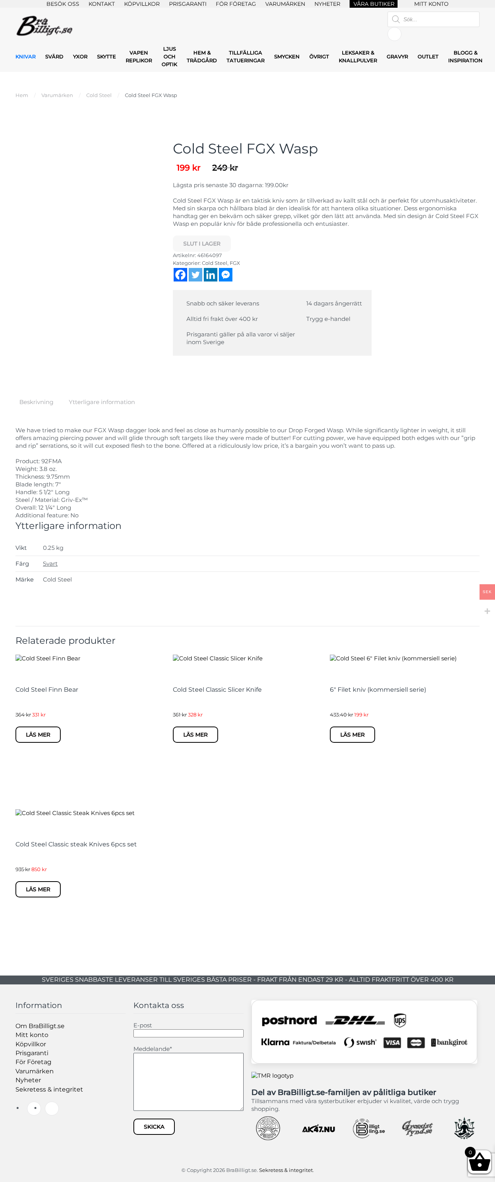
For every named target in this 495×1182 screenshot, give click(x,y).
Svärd (54, 56)
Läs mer (38, 734)
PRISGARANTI (188, 3)
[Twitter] (195, 274)
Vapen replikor (139, 56)
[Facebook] (180, 274)
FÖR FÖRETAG (236, 3)
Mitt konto (31, 1035)
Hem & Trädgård (202, 56)
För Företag (33, 1062)
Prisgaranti (31, 1053)
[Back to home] (44, 26)
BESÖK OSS (62, 3)
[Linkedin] (210, 274)
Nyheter (28, 1080)
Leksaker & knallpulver (358, 56)
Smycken (287, 56)
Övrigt (319, 56)
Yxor (80, 56)
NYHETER (327, 3)
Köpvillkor (30, 1044)
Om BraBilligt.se (40, 1026)
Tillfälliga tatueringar (246, 56)
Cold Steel (214, 263)
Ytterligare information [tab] (102, 402)
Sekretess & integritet (49, 1089)
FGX (235, 263)
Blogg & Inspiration (465, 56)
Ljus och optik (169, 56)
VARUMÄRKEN (285, 3)
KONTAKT (102, 3)
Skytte (106, 56)
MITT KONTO (431, 3)
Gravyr (397, 56)
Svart (50, 563)
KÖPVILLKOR (142, 3)
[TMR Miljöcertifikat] (272, 1075)
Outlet (428, 56)
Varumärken (34, 1071)
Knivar (25, 56)
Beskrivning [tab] (36, 402)
